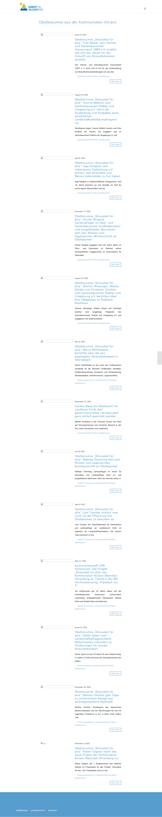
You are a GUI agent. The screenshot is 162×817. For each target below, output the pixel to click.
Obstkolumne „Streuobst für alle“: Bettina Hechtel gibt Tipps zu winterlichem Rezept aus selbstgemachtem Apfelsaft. (97, 697)
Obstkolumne (104, 76)
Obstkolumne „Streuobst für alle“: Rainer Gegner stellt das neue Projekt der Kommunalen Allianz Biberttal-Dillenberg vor (97, 753)
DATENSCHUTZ (38, 810)
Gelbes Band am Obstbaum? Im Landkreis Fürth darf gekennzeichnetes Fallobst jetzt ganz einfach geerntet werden (96, 411)
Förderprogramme (84, 665)
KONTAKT (52, 810)
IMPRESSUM (22, 810)
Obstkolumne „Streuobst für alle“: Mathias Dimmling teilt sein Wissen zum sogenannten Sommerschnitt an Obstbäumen (97, 461)
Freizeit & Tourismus (85, 483)
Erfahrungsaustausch (86, 380)
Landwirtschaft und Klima (87, 76)
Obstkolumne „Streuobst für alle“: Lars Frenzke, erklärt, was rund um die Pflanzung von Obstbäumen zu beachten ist (96, 514)
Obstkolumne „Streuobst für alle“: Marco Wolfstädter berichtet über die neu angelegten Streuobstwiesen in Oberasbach (96, 353)
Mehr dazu (115, 81)
